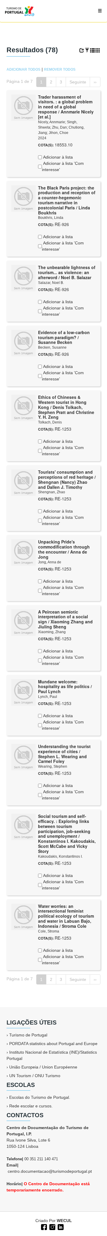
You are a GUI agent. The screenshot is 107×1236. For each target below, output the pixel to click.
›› (95, 82)
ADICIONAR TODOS (23, 69)
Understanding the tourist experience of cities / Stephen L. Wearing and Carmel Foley (64, 753)
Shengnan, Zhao (51, 492)
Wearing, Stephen (52, 766)
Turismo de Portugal (28, 1035)
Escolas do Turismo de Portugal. (39, 1097)
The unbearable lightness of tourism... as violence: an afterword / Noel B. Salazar (66, 272)
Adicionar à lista (57, 157)
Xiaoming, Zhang (52, 632)
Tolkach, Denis (50, 422)
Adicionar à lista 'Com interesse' (63, 166)
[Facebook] (43, 1226)
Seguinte (78, 82)
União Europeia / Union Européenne (43, 1067)
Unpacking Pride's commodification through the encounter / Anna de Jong (64, 549)
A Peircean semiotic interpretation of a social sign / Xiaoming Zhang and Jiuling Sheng (65, 619)
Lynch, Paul (47, 697)
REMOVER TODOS (59, 69)
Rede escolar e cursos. (31, 1106)
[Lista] (92, 50)
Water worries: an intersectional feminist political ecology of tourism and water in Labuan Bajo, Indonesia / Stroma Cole (66, 916)
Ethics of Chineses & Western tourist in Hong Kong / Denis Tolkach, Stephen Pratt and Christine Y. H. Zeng (66, 407)
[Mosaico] (97, 50)
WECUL (64, 1220)
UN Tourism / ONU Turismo (34, 1075)
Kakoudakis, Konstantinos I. (60, 856)
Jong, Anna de (49, 562)
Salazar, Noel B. (51, 283)
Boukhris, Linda (50, 218)
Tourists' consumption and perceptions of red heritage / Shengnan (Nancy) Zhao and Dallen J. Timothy (67, 479)
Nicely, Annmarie (51, 122)
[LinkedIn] (60, 1226)
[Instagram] (51, 1226)
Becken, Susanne (52, 347)
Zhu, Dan (59, 127)
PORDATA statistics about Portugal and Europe (53, 1043)
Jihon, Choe (58, 133)
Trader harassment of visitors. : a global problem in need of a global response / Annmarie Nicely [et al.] (66, 107)
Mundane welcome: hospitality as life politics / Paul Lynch (65, 687)
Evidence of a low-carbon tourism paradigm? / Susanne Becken (64, 337)
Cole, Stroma (48, 931)
